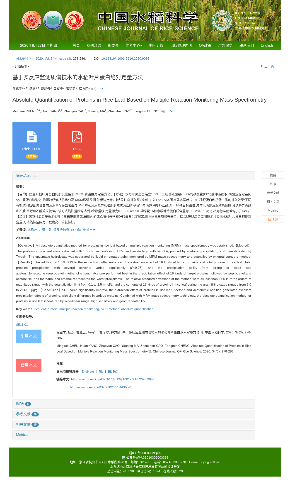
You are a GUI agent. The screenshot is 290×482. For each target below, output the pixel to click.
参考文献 (26, 414)
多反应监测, (62, 230)
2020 (39, 58)
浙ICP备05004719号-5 (145, 453)
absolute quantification (137, 309)
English (267, 45)
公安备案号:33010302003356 (147, 457)
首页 (76, 45)
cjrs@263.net (210, 462)
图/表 (22, 404)
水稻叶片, (35, 230)
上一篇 (268, 66)
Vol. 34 (49, 58)
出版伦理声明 (181, 45)
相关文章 (26, 424)
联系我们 (246, 45)
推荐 (59, 363)
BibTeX (113, 371)
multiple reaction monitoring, (80, 309)
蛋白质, (47, 230)
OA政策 (205, 45)
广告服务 (225, 45)
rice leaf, (41, 309)
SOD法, (77, 230)
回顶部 (273, 219)
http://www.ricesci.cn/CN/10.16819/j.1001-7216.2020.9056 (113, 379)
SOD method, (111, 309)
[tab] (134, 175)
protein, (53, 309)
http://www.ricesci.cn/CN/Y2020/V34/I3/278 (100, 387)
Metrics (22, 435)
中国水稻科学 (21, 58)
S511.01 (22, 324)
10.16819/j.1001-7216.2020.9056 (125, 58)
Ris (101, 371)
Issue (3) (64, 58)
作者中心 (133, 45)
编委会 (113, 45)
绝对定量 (89, 230)
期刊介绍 (94, 45)
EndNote (88, 371)
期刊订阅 (156, 45)
